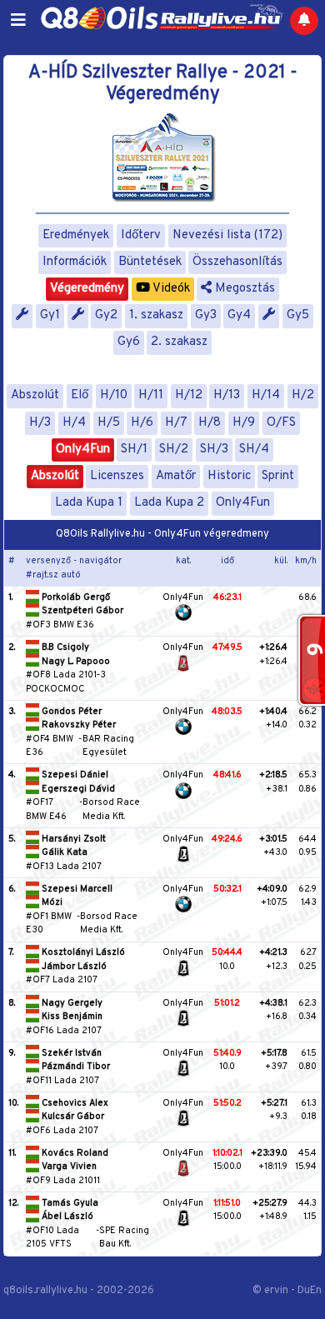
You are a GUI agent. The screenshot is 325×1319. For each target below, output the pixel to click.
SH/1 (134, 449)
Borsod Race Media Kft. (111, 809)
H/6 (142, 423)
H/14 (266, 395)
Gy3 (206, 315)
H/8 (209, 423)
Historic (229, 476)
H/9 (243, 423)
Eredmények (75, 235)
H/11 (150, 395)
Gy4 (239, 315)
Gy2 (106, 315)
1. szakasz (156, 315)
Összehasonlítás (237, 262)
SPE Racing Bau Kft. (124, 1238)
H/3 (40, 423)
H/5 (109, 423)
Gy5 (298, 315)
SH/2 (173, 449)
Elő (79, 395)
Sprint (278, 476)
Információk (74, 262)
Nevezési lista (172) (227, 235)
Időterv (141, 235)
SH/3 (214, 449)
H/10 (114, 395)
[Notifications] (304, 21)
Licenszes (117, 476)
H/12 (188, 395)
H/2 (303, 395)
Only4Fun (83, 449)
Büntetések (150, 262)
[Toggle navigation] (18, 20)
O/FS (281, 423)
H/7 (176, 423)
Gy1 (50, 315)
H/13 (226, 395)
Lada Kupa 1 (88, 503)
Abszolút (35, 395)
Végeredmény (87, 289)
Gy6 (129, 342)
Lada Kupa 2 (169, 503)
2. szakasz (179, 342)
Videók (170, 289)
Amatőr (176, 476)
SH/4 (254, 449)
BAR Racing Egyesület (108, 746)
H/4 (74, 423)
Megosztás (243, 289)
